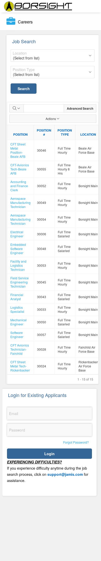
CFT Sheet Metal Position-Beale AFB (17, 150)
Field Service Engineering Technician (19, 282)
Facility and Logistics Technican (18, 265)
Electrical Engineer (16, 234)
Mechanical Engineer (18, 322)
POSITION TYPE (64, 132)
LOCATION (88, 134)
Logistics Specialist (17, 309)
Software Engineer (16, 334)
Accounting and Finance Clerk (19, 185)
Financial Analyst (16, 296)
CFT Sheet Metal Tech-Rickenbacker (20, 366)
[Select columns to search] (16, 108)
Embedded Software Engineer (18, 248)
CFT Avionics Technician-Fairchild (19, 349)
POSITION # (44, 132)
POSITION (20, 134)
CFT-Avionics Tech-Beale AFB (19, 169)
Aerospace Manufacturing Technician (20, 202)
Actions (51, 118)
